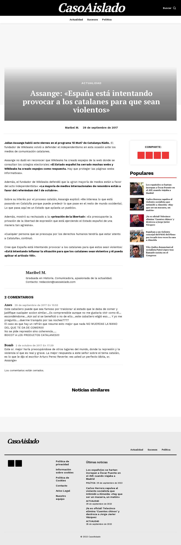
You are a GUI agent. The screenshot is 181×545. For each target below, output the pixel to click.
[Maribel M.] (12, 276)
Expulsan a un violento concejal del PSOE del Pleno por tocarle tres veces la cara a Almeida (161, 235)
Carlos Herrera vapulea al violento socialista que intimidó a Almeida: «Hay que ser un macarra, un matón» (159, 205)
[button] (170, 8)
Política (90, 483)
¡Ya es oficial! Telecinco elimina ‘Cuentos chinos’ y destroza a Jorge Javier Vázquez (160, 220)
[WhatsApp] (165, 155)
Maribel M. (72, 127)
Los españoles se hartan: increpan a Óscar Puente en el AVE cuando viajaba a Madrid (160, 188)
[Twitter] (149, 155)
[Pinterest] (157, 155)
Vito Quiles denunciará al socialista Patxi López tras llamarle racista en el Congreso (160, 251)
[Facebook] (141, 155)
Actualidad (91, 83)
